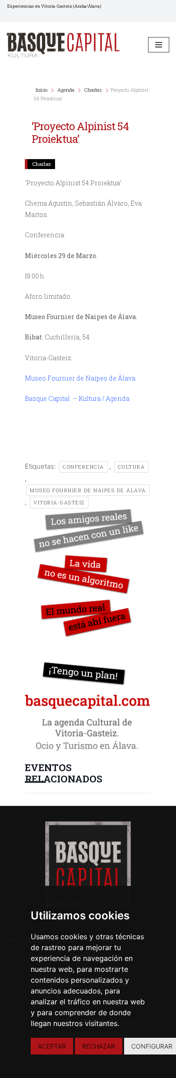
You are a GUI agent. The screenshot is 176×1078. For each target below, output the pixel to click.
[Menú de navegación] (158, 44)
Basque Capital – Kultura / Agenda (77, 398)
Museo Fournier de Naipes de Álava (80, 378)
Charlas (93, 89)
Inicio (42, 89)
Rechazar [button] (98, 1046)
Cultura (131, 466)
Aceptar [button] (52, 1046)
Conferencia (83, 466)
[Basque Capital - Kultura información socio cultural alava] (63, 45)
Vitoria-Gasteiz (59, 502)
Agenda (65, 89)
